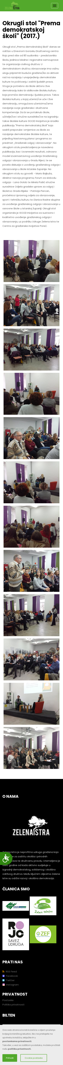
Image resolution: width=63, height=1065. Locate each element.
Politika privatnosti (13, 1004)
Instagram (12, 984)
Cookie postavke (34, 1057)
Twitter (10, 980)
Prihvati (10, 1057)
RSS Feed (11, 971)
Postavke (8, 1000)
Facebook (11, 976)
